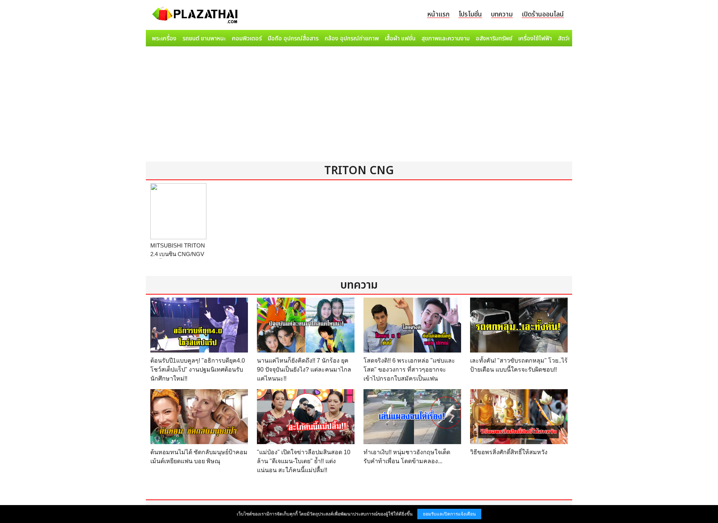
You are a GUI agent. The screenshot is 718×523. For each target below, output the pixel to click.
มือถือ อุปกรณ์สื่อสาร (293, 38)
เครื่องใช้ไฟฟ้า (535, 38)
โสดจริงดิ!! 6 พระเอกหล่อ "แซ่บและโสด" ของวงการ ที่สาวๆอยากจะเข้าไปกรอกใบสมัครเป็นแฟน (409, 369)
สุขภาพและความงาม (445, 38)
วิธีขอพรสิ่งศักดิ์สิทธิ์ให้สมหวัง (508, 452)
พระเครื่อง (164, 38)
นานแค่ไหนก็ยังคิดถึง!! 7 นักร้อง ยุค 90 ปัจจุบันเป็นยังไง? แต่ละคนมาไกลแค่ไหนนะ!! (304, 369)
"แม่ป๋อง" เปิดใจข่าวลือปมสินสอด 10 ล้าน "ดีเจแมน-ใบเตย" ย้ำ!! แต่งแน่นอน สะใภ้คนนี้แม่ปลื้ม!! (303, 461)
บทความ (502, 14)
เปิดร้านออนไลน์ (543, 14)
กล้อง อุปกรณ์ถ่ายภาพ (352, 38)
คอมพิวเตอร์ (247, 38)
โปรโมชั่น (470, 14)
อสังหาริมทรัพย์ (494, 38)
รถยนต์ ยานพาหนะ (204, 38)
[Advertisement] (359, 105)
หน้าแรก (438, 14)
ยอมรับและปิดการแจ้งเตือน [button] (449, 514)
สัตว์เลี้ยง (569, 38)
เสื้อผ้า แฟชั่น (400, 38)
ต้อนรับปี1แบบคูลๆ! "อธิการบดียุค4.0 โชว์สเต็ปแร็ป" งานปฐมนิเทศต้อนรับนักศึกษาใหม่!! (197, 369)
